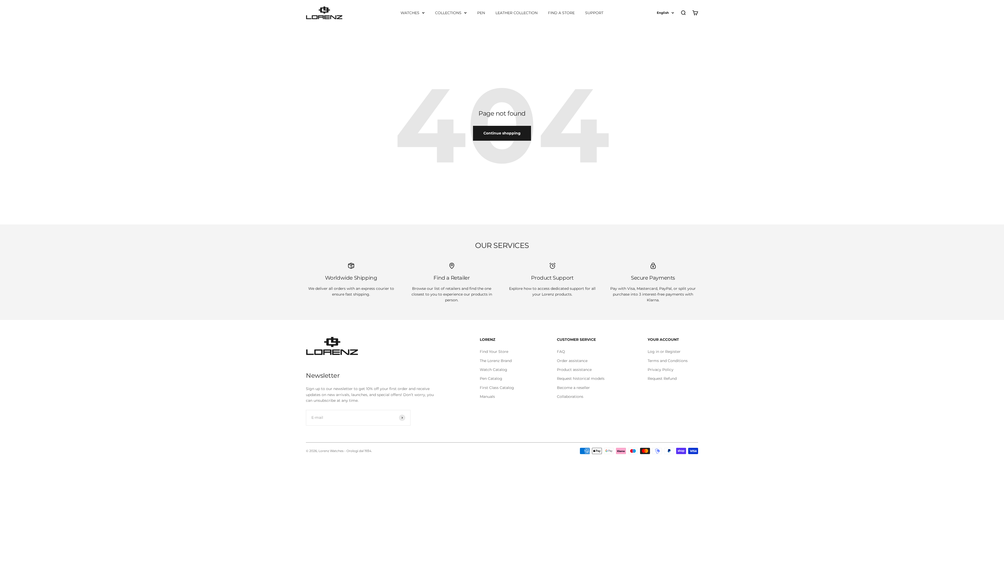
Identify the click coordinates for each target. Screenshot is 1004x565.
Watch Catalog (493, 369)
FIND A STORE (561, 12)
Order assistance (572, 360)
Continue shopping (502, 133)
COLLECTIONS (448, 12)
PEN (481, 12)
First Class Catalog (497, 387)
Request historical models (580, 378)
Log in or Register (664, 351)
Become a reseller (573, 387)
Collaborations (570, 396)
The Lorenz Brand (496, 360)
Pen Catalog (491, 378)
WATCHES (410, 12)
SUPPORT (594, 12)
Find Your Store (494, 351)
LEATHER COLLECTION (516, 12)
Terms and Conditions (668, 360)
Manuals (487, 396)
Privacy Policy (661, 369)
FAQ (561, 351)
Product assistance (574, 369)
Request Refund (662, 378)
